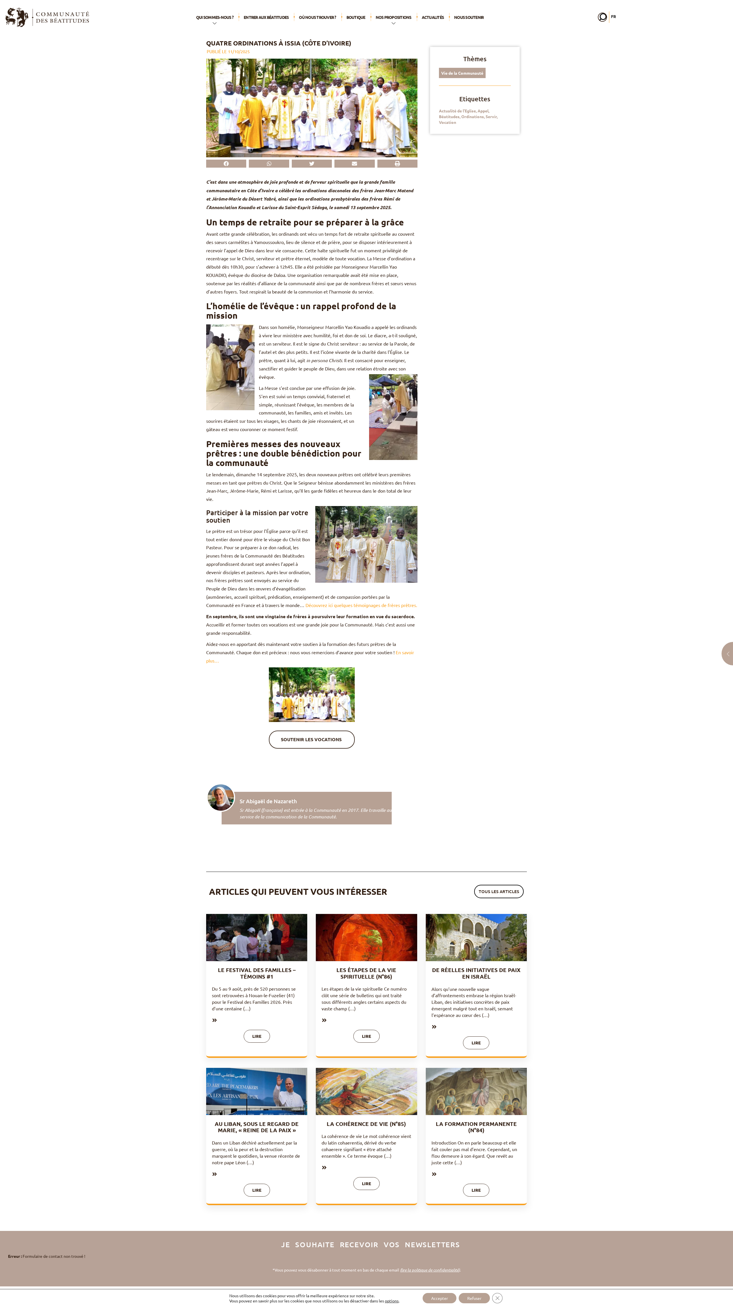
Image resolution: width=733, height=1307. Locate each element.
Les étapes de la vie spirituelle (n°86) (366, 973)
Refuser (474, 1298)
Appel (483, 110)
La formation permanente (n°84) (476, 1127)
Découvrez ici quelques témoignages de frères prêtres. (361, 605)
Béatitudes (449, 116)
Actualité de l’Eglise (457, 110)
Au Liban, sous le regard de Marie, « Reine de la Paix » (257, 1127)
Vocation (447, 122)
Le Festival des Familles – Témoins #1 (257, 973)
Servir (491, 116)
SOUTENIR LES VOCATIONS (312, 739)
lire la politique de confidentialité (430, 1270)
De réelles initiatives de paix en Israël (476, 973)
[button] (226, 164)
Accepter (439, 1298)
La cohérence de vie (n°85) (366, 1123)
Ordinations (472, 116)
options (392, 1300)
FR (613, 16)
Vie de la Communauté (462, 73)
